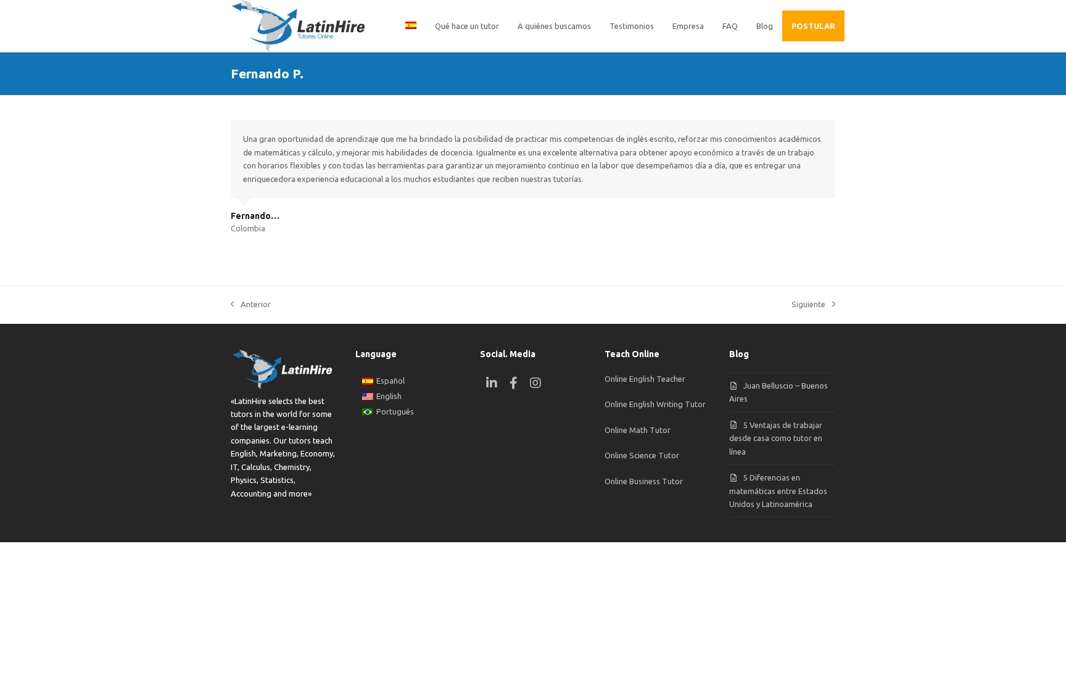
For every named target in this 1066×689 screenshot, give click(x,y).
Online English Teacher (645, 378)
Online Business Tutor (644, 481)
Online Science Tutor (642, 455)
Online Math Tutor (638, 430)
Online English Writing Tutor (655, 404)
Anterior (251, 305)
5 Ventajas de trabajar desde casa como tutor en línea (775, 438)
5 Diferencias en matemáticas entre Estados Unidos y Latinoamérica (778, 490)
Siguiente (808, 305)
